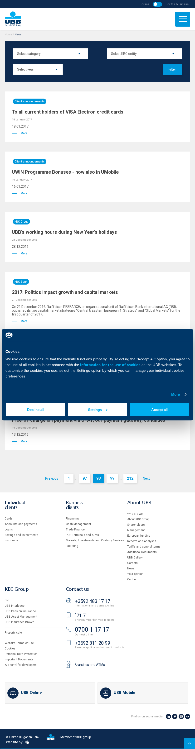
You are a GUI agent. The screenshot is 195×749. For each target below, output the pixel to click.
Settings (95, 409)
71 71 (81, 615)
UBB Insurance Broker (19, 622)
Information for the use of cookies (110, 365)
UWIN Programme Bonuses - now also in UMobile (65, 172)
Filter (172, 69)
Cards (9, 518)
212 (130, 478)
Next (146, 478)
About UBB (139, 503)
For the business (177, 4)
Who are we (135, 513)
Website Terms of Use (19, 643)
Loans (9, 529)
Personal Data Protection (21, 654)
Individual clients (15, 505)
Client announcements (30, 101)
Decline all (35, 409)
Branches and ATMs (90, 665)
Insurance (11, 540)
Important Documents (19, 659)
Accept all (159, 409)
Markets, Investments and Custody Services (95, 540)
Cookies (10, 648)
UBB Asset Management (21, 616)
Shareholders (136, 524)
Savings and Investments (21, 535)
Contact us (77, 589)
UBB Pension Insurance (20, 611)
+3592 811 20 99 (92, 643)
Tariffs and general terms (144, 546)
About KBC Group (138, 519)
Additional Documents (142, 552)
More (175, 394)
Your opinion (135, 574)
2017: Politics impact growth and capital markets (65, 292)
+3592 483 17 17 (92, 601)
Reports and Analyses (141, 541)
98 (98, 478)
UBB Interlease (14, 605)
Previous (51, 478)
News (131, 568)
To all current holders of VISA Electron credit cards (67, 112)
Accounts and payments (21, 524)
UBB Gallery (135, 557)
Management (136, 530)
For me (144, 4)
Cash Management (78, 524)
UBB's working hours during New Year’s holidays (64, 232)
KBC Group (21, 221)
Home (8, 34)
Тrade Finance (75, 529)
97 (85, 478)
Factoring (72, 546)
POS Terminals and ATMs (82, 535)
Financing (72, 518)
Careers (132, 563)
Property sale (13, 632)
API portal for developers (21, 665)
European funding (138, 535)
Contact (132, 579)
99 (112, 478)
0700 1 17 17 (92, 629)
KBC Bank (21, 281)
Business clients (74, 505)
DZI (7, 600)
